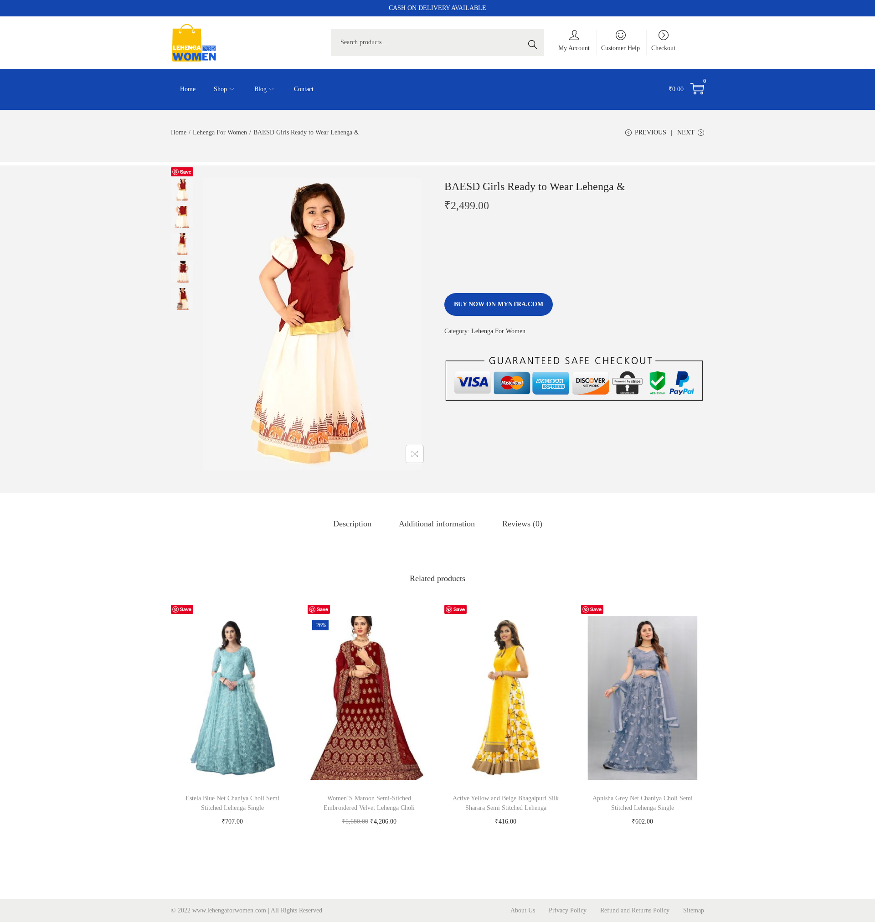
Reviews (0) (522, 523)
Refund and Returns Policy (634, 910)
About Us (522, 910)
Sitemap (693, 910)
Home (178, 132)
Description (352, 523)
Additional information (437, 523)
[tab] (352, 523)
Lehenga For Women (220, 132)
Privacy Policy (568, 910)
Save (185, 171)
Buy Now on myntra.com (498, 304)
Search (535, 42)
